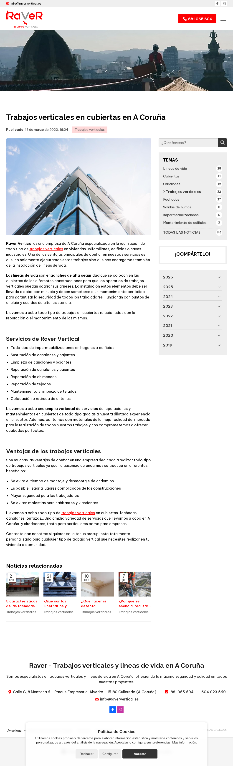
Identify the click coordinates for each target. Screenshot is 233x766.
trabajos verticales (46, 249)
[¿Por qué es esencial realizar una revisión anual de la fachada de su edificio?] (135, 584)
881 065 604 (182, 692)
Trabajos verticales (90, 130)
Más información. (184, 742)
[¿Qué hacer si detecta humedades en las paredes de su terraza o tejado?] (97, 584)
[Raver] (24, 19)
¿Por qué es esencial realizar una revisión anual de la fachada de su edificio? (134, 604)
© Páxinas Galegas (212, 729)
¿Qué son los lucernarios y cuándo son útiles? (55, 604)
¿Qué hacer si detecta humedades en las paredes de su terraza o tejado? (97, 604)
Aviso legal (14, 730)
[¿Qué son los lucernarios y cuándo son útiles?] (59, 584)
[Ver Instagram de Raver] (224, 3)
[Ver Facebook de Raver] (217, 3)
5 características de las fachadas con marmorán (22, 604)
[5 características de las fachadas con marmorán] (22, 584)
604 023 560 (213, 692)
